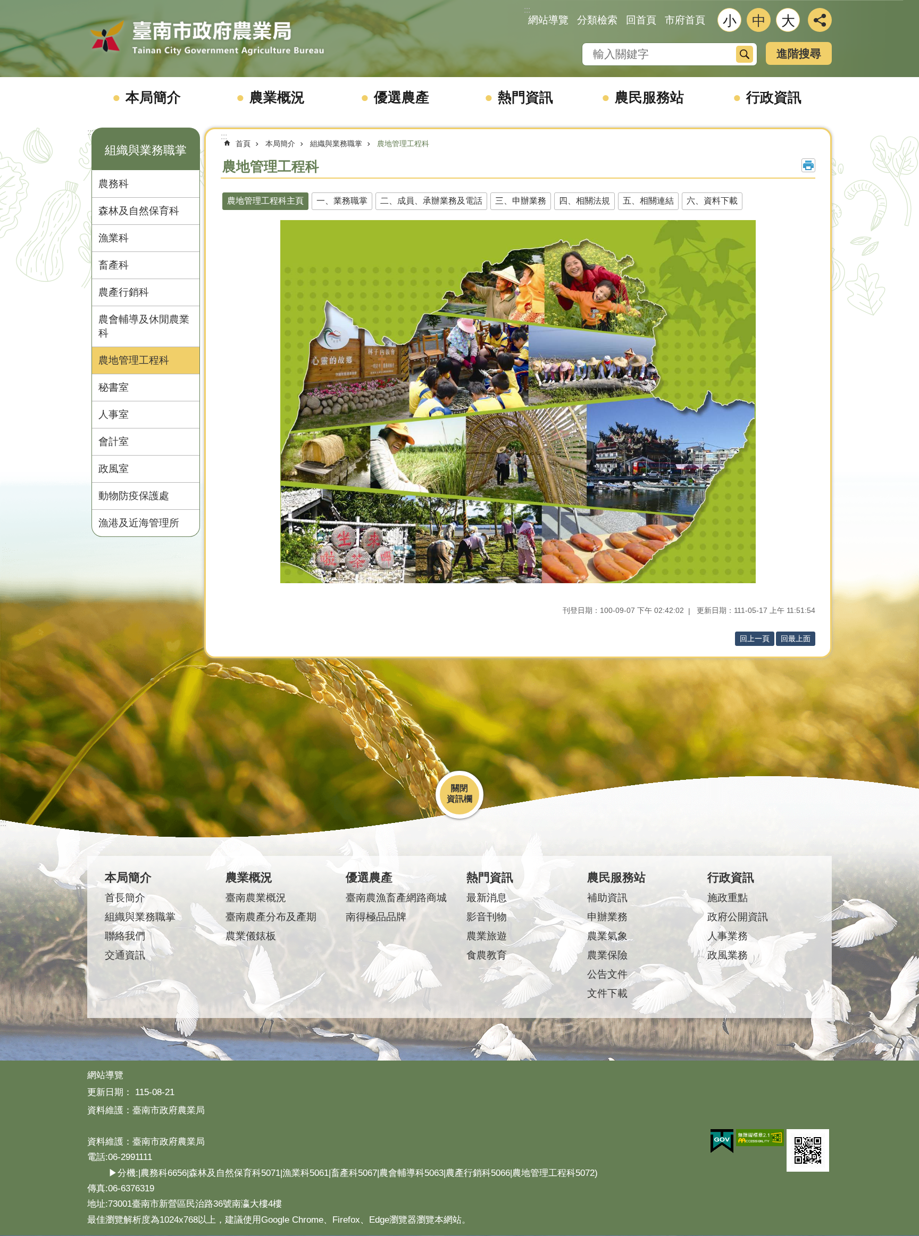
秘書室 (113, 387)
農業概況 (277, 97)
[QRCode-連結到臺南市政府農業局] (808, 1150)
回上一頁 (755, 638)
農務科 (113, 183)
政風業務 (727, 955)
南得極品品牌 (376, 916)
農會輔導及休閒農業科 (143, 326)
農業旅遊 (486, 935)
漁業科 (113, 237)
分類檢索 (597, 20)
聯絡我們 (125, 935)
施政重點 (727, 897)
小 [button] (730, 20)
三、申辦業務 (520, 200)
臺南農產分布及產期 (270, 916)
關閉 (459, 788)
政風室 (113, 468)
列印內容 (808, 165)
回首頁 (641, 20)
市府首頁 (685, 20)
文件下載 (607, 993)
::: (90, 132)
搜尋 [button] (744, 54)
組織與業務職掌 (336, 143)
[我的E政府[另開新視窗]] (722, 1141)
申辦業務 (607, 916)
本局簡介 (153, 97)
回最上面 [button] (796, 638)
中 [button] (759, 20)
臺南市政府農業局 (207, 38)
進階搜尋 (798, 53)
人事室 (113, 414)
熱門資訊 (525, 97)
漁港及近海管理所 (138, 522)
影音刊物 (486, 916)
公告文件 (607, 974)
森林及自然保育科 (138, 210)
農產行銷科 (123, 292)
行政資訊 (773, 97)
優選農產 (401, 97)
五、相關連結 (648, 200)
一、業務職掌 (341, 200)
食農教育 (486, 955)
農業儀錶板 (250, 935)
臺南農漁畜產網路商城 (396, 897)
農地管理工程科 (133, 360)
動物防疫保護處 (133, 495)
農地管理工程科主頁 (265, 200)
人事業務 (727, 935)
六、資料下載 (712, 200)
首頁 (243, 143)
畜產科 (113, 265)
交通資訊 (125, 955)
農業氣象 (607, 935)
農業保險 (607, 955)
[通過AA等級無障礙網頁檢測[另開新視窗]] (760, 1137)
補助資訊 (607, 897)
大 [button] (788, 20)
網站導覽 (548, 20)
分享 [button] (820, 20)
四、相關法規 (584, 200)
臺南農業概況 (255, 897)
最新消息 (486, 897)
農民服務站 (649, 97)
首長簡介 (125, 897)
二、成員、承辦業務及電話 (431, 200)
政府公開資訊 (737, 916)
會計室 (113, 441)
